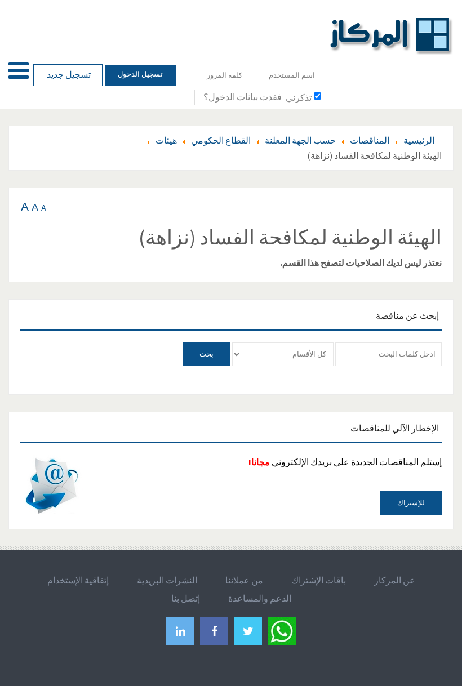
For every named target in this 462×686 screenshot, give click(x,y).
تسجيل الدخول (140, 74)
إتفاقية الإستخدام (78, 580)
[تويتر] (248, 631)
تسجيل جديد (68, 74)
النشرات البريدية (167, 580)
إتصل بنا (185, 598)
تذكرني (299, 97)
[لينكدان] (180, 631)
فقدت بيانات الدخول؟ (242, 97)
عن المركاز (394, 580)
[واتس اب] (282, 630)
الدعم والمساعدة (259, 598)
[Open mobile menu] (18, 70)
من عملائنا (244, 580)
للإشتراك (411, 502)
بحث (206, 354)
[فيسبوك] (214, 631)
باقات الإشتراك (318, 580)
